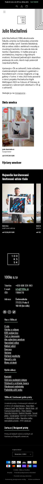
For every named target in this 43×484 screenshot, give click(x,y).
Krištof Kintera (19, 406)
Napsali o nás (10, 359)
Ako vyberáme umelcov (14, 339)
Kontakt (7, 376)
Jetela (17, 416)
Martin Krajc (30, 408)
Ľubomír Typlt (9, 408)
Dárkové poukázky (12, 355)
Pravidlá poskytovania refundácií (25, 472)
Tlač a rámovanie (12, 336)
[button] (16, 6)
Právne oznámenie (34, 479)
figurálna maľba (26, 418)
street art (27, 421)
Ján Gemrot (20, 408)
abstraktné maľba (13, 418)
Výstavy (7, 352)
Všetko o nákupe (11, 329)
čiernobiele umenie (11, 421)
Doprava (8, 349)
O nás (6, 326)
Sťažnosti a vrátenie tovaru (16, 383)
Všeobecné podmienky (14, 386)
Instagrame (20, 93)
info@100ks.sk (22, 289)
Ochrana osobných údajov (15, 379)
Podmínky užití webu (13, 389)
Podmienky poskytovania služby (15, 479)
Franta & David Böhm (12, 411)
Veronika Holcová (10, 413)
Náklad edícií (10, 346)
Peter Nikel (30, 406)
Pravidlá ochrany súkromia (22, 476)
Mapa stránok (10, 362)
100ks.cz (21, 470)
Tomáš (12, 416)
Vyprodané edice (11, 342)
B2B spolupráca (11, 332)
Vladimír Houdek (25, 413)
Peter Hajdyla (26, 411)
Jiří (37, 408)
